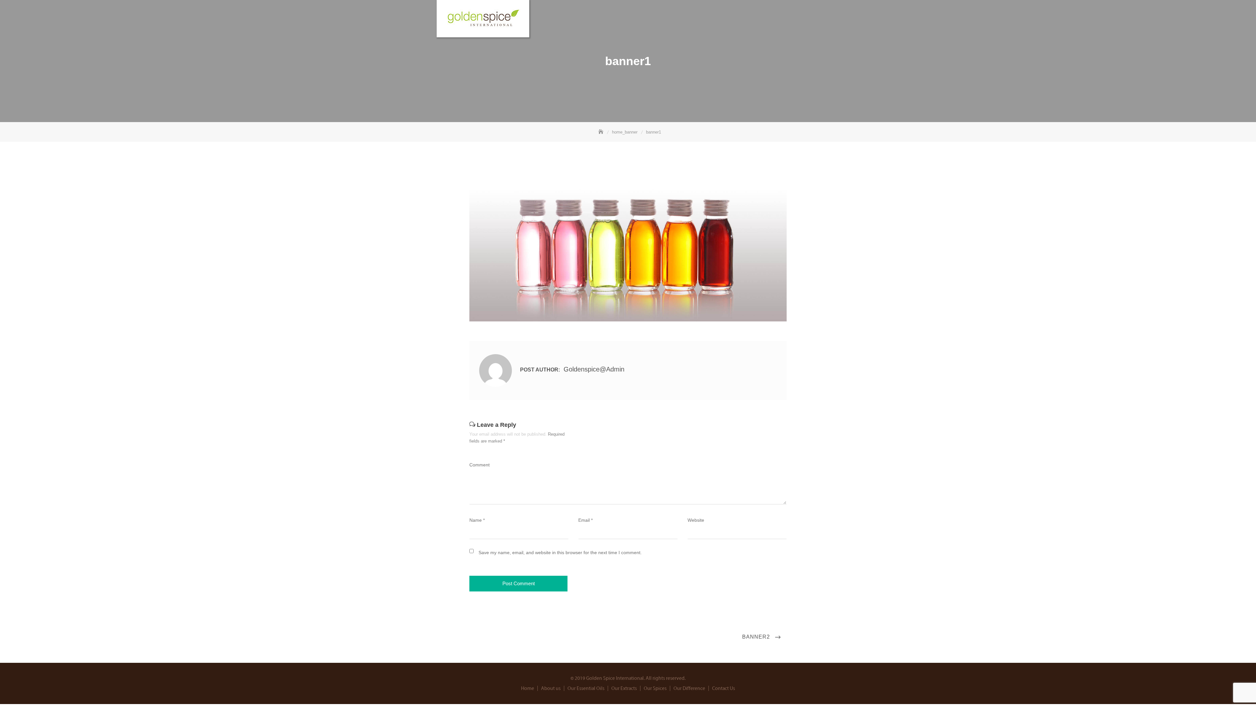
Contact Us (723, 688)
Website (696, 520)
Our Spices (655, 688)
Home (527, 688)
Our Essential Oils (585, 688)
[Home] (601, 132)
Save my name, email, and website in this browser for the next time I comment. (560, 552)
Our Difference (689, 688)
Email (585, 520)
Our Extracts (624, 688)
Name (477, 520)
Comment (479, 464)
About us (551, 688)
